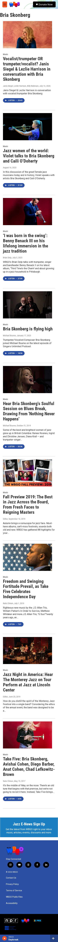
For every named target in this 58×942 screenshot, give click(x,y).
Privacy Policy (12, 884)
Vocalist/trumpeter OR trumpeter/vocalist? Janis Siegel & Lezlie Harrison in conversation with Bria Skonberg (26, 69)
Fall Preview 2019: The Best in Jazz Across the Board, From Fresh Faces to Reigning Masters (27, 504)
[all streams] (54, 938)
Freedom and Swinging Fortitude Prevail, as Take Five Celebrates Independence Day (25, 589)
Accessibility (12, 903)
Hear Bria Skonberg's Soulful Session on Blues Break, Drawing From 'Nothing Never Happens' (29, 411)
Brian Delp (7, 257)
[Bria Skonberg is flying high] (27, 304)
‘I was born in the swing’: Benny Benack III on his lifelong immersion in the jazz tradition (25, 243)
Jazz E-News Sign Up (29, 824)
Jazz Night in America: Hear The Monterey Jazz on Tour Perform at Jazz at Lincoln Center (28, 682)
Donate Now (46, 4)
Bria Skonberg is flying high (28, 328)
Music (5, 54)
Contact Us (11, 878)
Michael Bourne (9, 335)
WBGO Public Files (14, 897)
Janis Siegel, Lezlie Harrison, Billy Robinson (21, 86)
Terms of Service (14, 890)
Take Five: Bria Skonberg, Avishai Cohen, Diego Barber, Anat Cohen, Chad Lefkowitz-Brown (29, 766)
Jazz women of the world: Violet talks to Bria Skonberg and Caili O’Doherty (28, 156)
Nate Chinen (8, 603)
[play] (4, 938)
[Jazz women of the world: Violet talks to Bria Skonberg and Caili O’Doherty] (27, 126)
